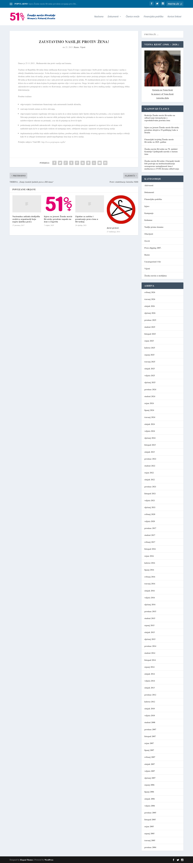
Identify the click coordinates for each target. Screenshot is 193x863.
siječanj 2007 (149, 777)
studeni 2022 (149, 465)
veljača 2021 (149, 500)
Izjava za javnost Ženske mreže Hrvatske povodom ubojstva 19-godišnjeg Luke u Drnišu (161, 130)
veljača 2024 (149, 431)
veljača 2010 (149, 715)
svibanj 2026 (149, 292)
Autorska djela (162, 97)
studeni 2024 (149, 396)
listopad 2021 (150, 493)
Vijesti (82, 47)
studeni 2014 (149, 652)
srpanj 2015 (149, 625)
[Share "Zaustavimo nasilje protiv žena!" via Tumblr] (71, 163)
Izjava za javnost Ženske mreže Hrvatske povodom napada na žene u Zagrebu (58, 219)
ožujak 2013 (149, 687)
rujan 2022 (149, 472)
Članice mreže (132, 16)
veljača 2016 (149, 597)
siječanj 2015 (149, 639)
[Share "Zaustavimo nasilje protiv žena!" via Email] (99, 163)
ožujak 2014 (149, 673)
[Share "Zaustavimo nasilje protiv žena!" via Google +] (66, 163)
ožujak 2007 (149, 764)
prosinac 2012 (150, 694)
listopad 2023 (150, 444)
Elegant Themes (26, 859)
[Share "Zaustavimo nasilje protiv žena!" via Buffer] (88, 163)
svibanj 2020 (149, 514)
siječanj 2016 (149, 604)
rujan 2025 (149, 340)
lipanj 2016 (149, 569)
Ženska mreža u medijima (155, 275)
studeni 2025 (149, 326)
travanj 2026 (149, 299)
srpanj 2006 (149, 784)
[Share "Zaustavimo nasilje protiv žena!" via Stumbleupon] (94, 163)
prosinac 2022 (150, 458)
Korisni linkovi (174, 16)
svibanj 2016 (149, 576)
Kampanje (148, 213)
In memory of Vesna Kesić (162, 94)
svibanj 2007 (149, 757)
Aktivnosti (148, 185)
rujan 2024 (149, 403)
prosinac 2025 (150, 320)
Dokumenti (149, 192)
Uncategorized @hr (152, 261)
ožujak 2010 (149, 708)
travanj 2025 (149, 361)
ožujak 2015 (149, 632)
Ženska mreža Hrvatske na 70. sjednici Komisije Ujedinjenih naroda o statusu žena (161, 151)
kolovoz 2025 (149, 347)
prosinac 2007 (150, 729)
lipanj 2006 (149, 791)
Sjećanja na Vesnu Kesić (162, 89)
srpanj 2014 (149, 666)
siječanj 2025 (149, 382)
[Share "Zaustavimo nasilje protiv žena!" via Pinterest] (77, 163)
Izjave (146, 206)
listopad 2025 (150, 333)
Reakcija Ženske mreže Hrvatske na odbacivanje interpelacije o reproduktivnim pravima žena (159, 118)
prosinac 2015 (150, 611)
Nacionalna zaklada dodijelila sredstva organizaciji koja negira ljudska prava (26, 219)
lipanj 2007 (149, 750)
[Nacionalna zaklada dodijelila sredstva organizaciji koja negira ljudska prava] (26, 203)
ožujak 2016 (149, 590)
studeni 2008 (149, 722)
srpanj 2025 (149, 354)
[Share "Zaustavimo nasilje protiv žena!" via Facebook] (54, 163)
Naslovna (98, 16)
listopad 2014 (150, 660)
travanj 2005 (149, 840)
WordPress (49, 859)
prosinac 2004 (150, 847)
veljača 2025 (149, 375)
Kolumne (148, 220)
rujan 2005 (149, 826)
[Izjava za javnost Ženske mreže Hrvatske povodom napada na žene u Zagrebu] (58, 204)
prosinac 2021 (150, 486)
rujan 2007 (149, 743)
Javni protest (113, 227)
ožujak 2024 (149, 424)
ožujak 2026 (149, 306)
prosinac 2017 (150, 528)
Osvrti (147, 240)
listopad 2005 (150, 819)
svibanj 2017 (149, 542)
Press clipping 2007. (152, 247)
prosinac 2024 (150, 389)
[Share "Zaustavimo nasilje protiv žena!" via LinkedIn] (82, 163)
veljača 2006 (149, 805)
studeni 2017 (149, 535)
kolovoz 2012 (149, 701)
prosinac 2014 (150, 646)
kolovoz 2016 (149, 562)
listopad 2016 (150, 548)
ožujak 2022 (149, 479)
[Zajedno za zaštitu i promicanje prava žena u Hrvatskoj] (89, 203)
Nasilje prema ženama (153, 226)
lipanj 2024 (149, 410)
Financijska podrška (153, 16)
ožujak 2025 (149, 368)
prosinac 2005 (150, 812)
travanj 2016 (149, 583)
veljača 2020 (149, 521)
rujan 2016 (149, 555)
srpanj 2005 (149, 833)
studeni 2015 (149, 618)
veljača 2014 (149, 680)
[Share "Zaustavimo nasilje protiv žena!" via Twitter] (60, 163)
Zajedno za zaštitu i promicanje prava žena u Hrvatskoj (86, 219)
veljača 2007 (149, 771)
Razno (76, 47)
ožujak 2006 (149, 798)
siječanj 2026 (149, 312)
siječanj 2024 (149, 437)
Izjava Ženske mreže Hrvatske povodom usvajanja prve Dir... (53, 3)
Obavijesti (148, 233)
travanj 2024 (149, 417)
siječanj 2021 (149, 507)
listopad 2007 (150, 736)
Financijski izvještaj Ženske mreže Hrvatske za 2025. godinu (159, 140)
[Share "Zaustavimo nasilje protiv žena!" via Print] (105, 163)
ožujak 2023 (149, 451)
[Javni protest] (121, 209)
